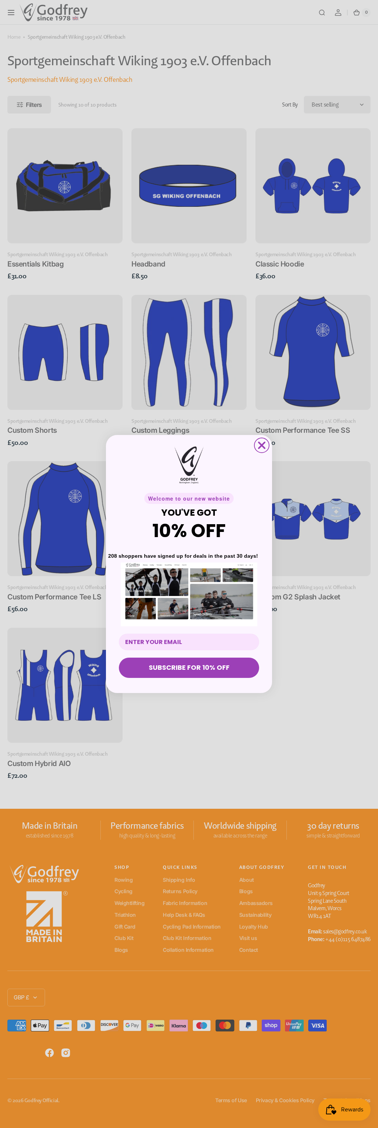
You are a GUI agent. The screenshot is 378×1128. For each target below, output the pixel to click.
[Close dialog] (261, 445)
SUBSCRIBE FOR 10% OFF (189, 667)
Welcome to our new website (189, 498)
